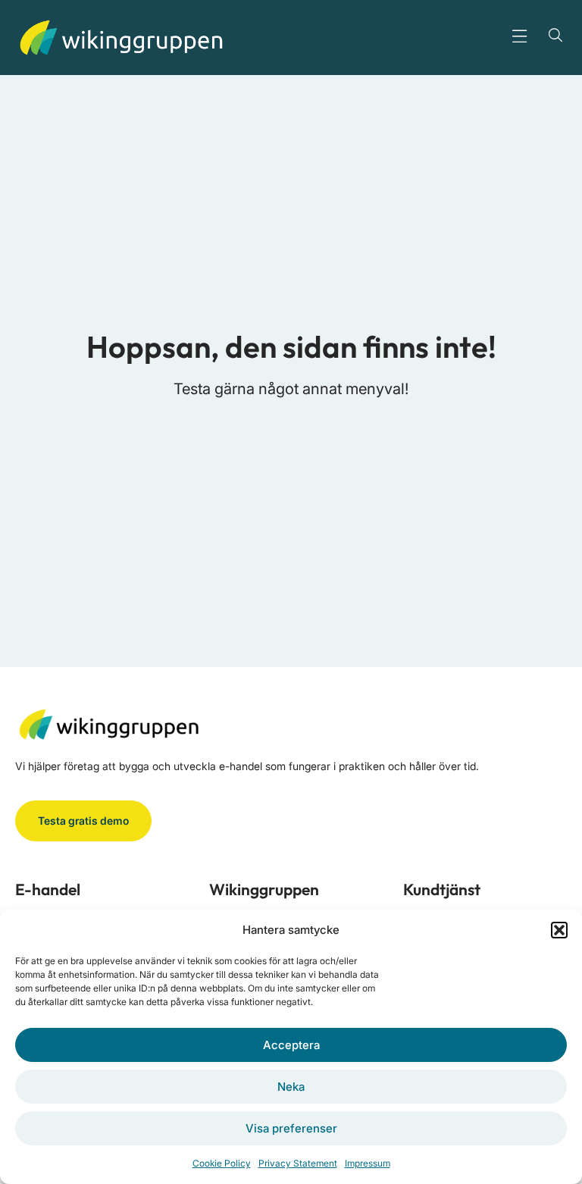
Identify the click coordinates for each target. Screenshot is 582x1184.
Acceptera (291, 1045)
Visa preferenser (291, 1128)
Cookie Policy (221, 1163)
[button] (559, 930)
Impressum (367, 1163)
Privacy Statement (297, 1163)
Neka (291, 1086)
